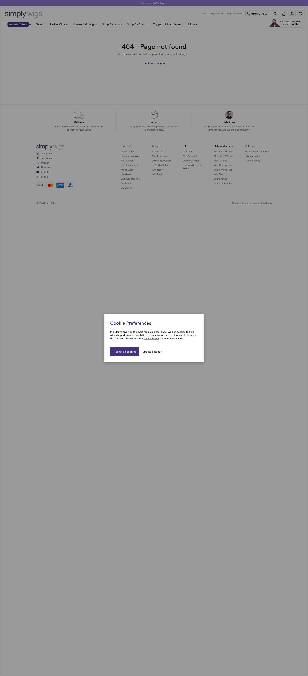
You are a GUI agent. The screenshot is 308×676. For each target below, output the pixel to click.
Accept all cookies (125, 351)
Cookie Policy (151, 338)
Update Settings (152, 351)
